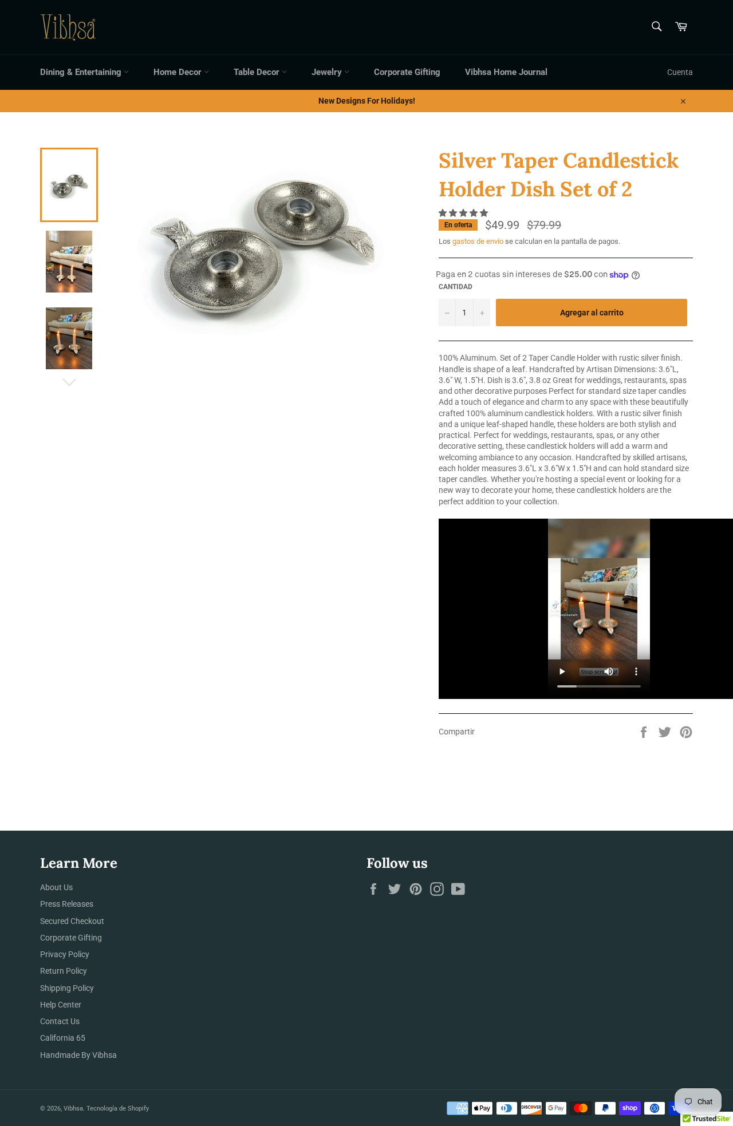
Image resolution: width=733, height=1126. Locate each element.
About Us (56, 887)
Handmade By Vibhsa (78, 1055)
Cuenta (680, 72)
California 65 (62, 1037)
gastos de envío (477, 241)
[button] (464, 213)
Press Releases (66, 903)
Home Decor (178, 72)
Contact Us (60, 1021)
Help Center (60, 1004)
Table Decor (258, 72)
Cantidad (455, 287)
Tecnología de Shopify (117, 1108)
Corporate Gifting (407, 72)
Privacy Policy (64, 954)
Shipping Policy (67, 988)
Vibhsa (73, 1108)
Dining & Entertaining (82, 72)
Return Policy (63, 970)
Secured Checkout (72, 921)
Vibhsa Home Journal (506, 72)
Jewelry (328, 72)
